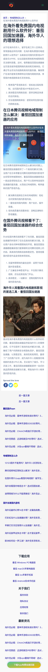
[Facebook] (5, 385)
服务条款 (24, 595)
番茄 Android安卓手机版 (24, 581)
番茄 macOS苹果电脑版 (24, 568)
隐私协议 (24, 601)
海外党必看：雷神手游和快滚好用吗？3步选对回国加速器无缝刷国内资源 (24, 415)
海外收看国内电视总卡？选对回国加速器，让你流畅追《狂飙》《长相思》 (24, 486)
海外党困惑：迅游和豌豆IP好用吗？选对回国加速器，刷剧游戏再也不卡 (24, 439)
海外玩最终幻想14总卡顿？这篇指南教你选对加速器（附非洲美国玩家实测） (24, 510)
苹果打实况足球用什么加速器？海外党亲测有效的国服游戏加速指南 (24, 525)
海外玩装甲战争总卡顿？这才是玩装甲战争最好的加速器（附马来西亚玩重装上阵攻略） (24, 533)
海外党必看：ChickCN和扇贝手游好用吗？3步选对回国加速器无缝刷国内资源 (24, 431)
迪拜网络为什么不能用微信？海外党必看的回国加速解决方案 (24, 493)
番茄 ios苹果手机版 (24, 575)
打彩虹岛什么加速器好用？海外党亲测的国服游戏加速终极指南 (24, 517)
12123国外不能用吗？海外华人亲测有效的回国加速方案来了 (24, 463)
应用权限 (24, 607)
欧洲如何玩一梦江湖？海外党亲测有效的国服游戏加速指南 (24, 540)
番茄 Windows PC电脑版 (24, 562)
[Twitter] (10, 385)
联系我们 (24, 613)
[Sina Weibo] (15, 385)
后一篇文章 (24, 401)
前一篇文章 (24, 395)
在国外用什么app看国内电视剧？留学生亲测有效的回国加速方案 (24, 478)
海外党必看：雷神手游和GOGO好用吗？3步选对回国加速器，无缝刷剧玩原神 (24, 423)
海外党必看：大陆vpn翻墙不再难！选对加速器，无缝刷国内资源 (24, 446)
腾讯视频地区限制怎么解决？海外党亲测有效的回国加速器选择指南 (24, 470)
